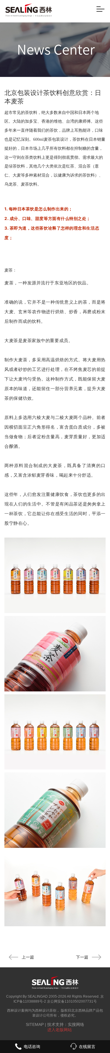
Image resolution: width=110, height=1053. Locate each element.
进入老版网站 (59, 1029)
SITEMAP (35, 1024)
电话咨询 (32, 1046)
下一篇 (82, 957)
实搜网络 (76, 1024)
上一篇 (28, 957)
